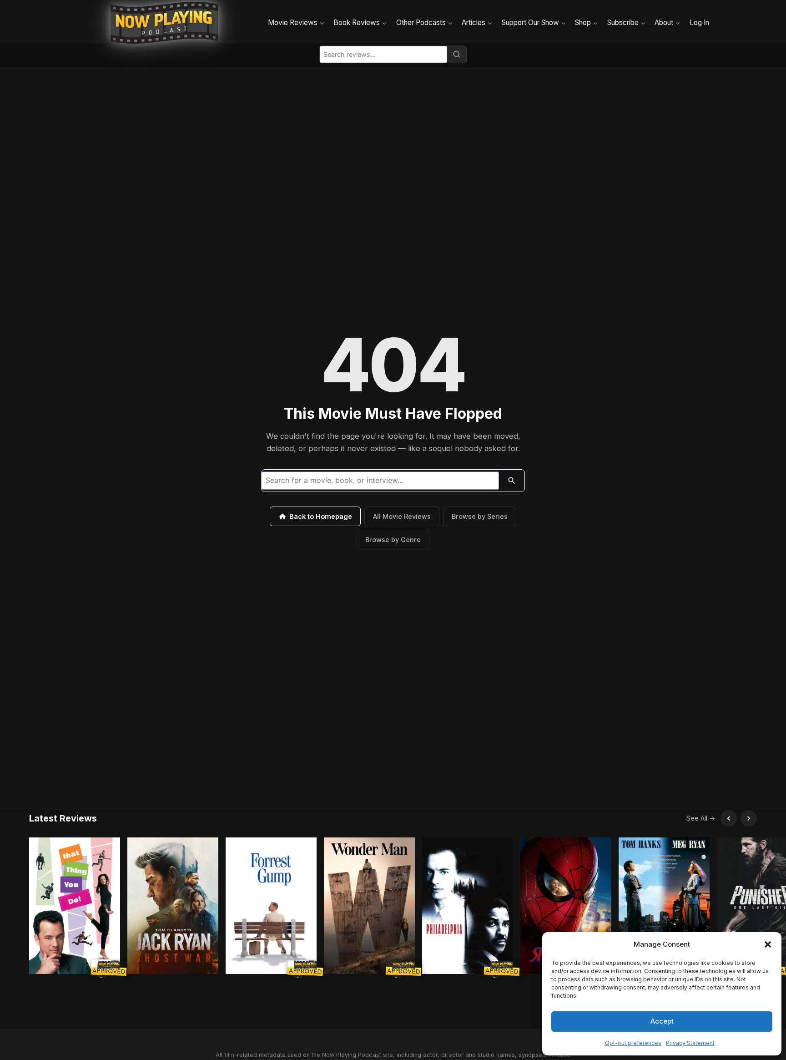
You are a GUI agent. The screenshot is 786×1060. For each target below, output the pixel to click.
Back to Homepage (320, 516)
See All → (700, 818)
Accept (662, 1021)
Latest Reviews (63, 818)
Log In (699, 22)
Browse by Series (480, 516)
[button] (767, 944)
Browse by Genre (393, 539)
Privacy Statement (690, 1043)
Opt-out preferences (633, 1043)
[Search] (456, 54)
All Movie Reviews (402, 516)
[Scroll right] (749, 818)
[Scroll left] (728, 818)
